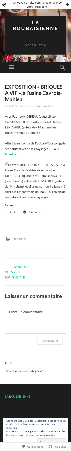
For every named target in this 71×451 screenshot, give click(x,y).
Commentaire (50, 340)
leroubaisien (44, 106)
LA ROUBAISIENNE (35, 25)
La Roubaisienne (17, 396)
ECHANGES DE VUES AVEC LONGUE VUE (17, 272)
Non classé (20, 238)
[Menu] (11, 67)
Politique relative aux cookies (40, 434)
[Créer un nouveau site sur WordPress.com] (35, 4)
